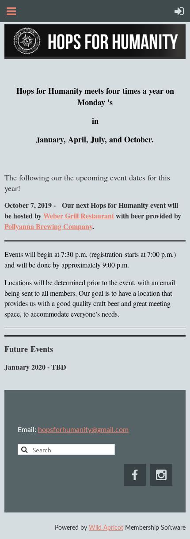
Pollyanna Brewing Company (48, 226)
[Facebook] (135, 475)
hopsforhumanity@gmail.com (83, 429)
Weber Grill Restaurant (78, 215)
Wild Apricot (106, 528)
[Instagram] (161, 475)
